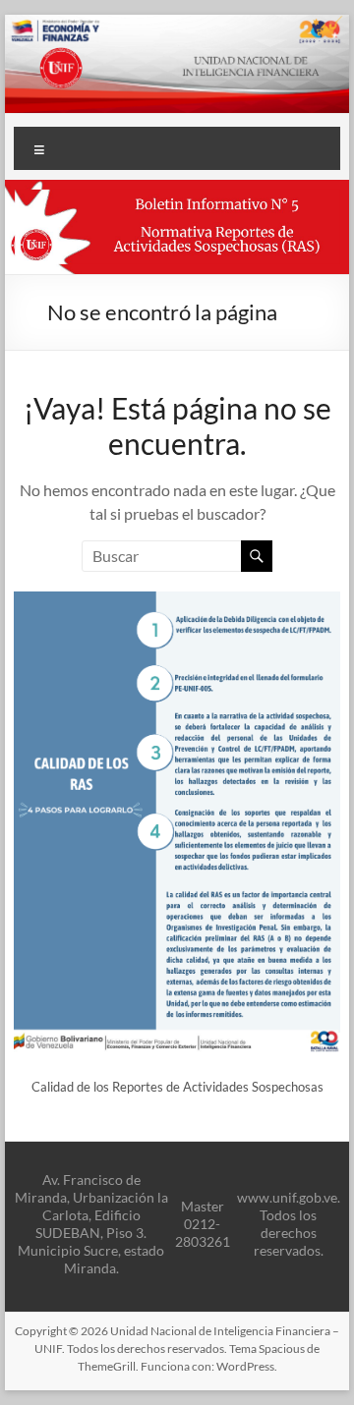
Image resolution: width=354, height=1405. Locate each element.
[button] (176, 227)
